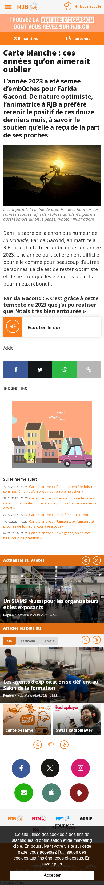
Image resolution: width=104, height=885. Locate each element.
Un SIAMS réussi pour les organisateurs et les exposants (51, 604)
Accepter (52, 875)
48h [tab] (9, 641)
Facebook (21, 768)
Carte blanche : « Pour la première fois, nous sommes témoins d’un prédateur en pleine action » (51, 489)
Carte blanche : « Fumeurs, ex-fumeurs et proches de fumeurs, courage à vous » (48, 524)
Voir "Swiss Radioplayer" (77, 719)
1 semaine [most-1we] (28, 641)
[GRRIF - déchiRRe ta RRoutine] (86, 818)
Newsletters (23, 792)
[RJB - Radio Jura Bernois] (15, 818)
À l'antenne (79, 38)
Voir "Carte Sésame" (27, 719)
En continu (27, 38)
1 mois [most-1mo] (49, 641)
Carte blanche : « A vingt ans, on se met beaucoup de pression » (46, 535)
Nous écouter (91, 6)
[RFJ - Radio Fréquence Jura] (63, 818)
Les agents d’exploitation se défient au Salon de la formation (50, 684)
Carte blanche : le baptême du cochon (46, 515)
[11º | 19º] (66, 0)
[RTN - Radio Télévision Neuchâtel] (39, 818)
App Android (79, 792)
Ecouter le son (44, 327)
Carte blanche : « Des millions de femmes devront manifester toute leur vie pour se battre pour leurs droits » (49, 503)
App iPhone (51, 792)
